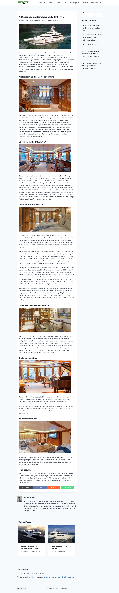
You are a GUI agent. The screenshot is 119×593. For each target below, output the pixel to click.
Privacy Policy (64, 588)
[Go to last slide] (20, 540)
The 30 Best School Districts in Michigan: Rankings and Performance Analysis (91, 65)
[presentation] (31, 534)
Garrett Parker (24, 20)
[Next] (73, 540)
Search (84, 12)
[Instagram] (24, 588)
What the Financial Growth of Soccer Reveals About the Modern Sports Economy (92, 37)
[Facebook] (18, 588)
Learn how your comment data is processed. (59, 577)
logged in (29, 573)
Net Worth (94, 3)
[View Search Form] (101, 3)
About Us (49, 588)
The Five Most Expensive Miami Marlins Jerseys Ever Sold (91, 28)
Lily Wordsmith (26, 551)
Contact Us (56, 588)
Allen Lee (54, 551)
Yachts (21, 14)
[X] (21, 588)
